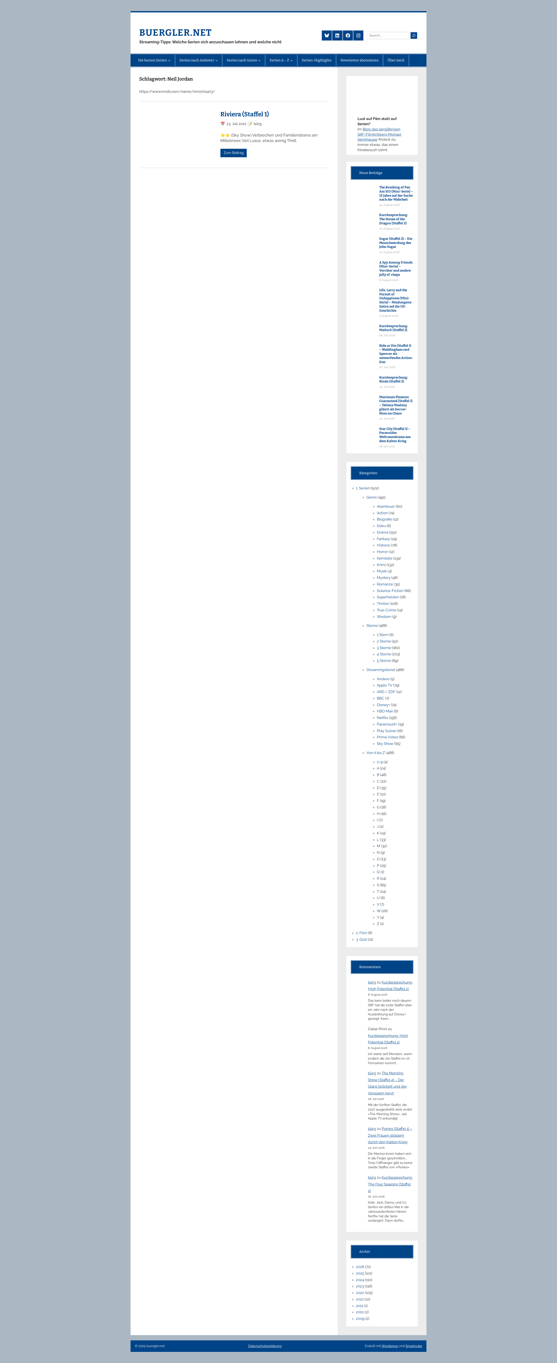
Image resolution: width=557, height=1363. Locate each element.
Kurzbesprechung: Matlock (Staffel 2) (393, 328)
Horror (382, 552)
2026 (360, 1267)
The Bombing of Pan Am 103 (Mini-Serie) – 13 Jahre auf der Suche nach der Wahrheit (396, 193)
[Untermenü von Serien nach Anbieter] (216, 60)
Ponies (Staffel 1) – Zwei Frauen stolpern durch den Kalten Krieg (390, 1135)
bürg (372, 982)
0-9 (380, 762)
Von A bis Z (375, 753)
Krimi (381, 565)
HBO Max (385, 711)
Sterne (372, 625)
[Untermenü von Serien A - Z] (291, 60)
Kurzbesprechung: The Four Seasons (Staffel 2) (390, 1184)
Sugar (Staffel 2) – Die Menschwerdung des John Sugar (395, 243)
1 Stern (382, 634)
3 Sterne (384, 648)
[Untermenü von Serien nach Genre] (259, 60)
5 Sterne (384, 660)
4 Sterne (384, 654)
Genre (371, 497)
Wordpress (390, 1346)
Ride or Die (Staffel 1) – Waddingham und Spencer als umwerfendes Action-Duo (396, 354)
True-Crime (386, 610)
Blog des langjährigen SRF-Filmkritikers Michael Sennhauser (379, 134)
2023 (360, 1286)
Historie (383, 545)
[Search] (414, 35)
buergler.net (175, 32)
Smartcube (414, 1346)
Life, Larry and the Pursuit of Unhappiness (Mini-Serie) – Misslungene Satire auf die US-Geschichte (395, 300)
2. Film (361, 933)
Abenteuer (386, 506)
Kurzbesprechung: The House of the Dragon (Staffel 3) (393, 219)
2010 (360, 1312)
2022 (360, 1292)
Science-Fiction (390, 590)
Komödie (384, 558)
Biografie (384, 519)
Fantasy (383, 539)
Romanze (385, 584)
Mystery (384, 577)
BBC (380, 698)
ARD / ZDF (386, 692)
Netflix (382, 717)
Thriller (383, 603)
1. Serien (363, 488)
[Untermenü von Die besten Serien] (169, 60)
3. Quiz (361, 939)
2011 (359, 1306)
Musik (382, 571)
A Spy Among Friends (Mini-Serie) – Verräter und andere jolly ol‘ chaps (396, 268)
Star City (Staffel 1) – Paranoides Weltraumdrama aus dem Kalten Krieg (395, 435)
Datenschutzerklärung (265, 1346)
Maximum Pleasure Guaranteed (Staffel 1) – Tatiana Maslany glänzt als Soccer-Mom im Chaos (396, 405)
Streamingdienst (380, 670)
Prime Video (387, 737)
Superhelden (388, 597)
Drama (382, 532)
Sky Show (385, 743)
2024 (360, 1280)
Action (382, 513)
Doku (381, 526)
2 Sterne (384, 641)
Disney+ (383, 705)
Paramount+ (387, 724)
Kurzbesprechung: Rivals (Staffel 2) (393, 379)
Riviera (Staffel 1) (244, 114)
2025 (360, 1273)
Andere (383, 679)
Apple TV (384, 685)
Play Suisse (386, 731)
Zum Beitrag (234, 153)
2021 (360, 1299)
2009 (360, 1318)
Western (384, 616)
